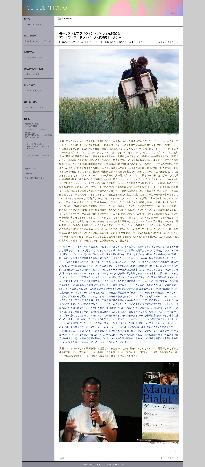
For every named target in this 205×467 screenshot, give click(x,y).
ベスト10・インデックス (34, 107)
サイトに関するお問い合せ (34, 178)
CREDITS (28, 173)
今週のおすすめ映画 (32, 74)
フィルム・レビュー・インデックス (38, 41)
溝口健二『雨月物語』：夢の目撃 (37, 155)
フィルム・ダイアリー (33, 91)
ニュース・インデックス (34, 24)
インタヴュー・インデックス (35, 57)
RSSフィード (30, 169)
